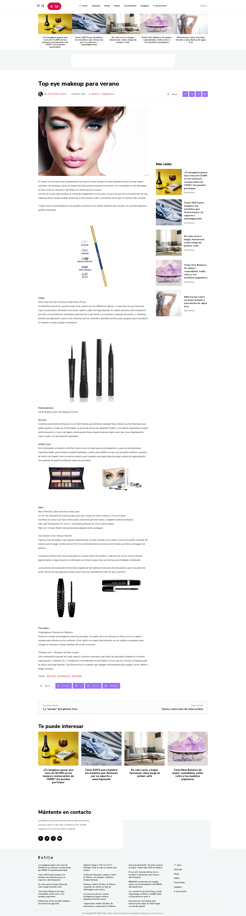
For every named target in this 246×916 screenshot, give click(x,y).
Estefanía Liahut (57, 94)
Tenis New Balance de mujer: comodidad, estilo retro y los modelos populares (157, 40)
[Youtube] (59, 838)
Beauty (96, 94)
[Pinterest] (198, 94)
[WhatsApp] (205, 94)
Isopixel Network (156, 913)
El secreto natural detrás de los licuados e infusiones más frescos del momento (144, 875)
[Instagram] (47, 838)
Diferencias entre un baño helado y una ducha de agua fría (191, 40)
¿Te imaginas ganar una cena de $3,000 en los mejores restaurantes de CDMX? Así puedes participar (55, 42)
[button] (43, 6)
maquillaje (63, 676)
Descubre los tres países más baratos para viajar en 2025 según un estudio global (144, 903)
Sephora (77, 676)
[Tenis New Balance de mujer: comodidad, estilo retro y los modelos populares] (157, 24)
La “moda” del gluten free (60, 709)
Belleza (51, 676)
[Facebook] (185, 94)
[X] (192, 94)
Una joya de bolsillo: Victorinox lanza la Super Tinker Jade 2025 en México (146, 866)
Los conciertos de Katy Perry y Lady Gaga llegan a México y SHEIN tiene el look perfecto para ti (145, 894)
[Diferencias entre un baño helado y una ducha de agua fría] (191, 24)
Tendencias (107, 94)
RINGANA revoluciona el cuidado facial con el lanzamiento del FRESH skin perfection (145, 884)
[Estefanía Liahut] (41, 94)
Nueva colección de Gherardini (182, 709)
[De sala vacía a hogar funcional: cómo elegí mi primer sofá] (123, 24)
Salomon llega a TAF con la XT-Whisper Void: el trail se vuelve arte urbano (100, 868)
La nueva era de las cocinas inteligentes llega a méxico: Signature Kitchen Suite (96, 896)
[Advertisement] (123, 60)
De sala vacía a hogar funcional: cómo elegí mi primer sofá (123, 40)
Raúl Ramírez (189, 192)
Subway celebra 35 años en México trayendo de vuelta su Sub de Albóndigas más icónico (99, 887)
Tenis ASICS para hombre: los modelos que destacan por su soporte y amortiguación (89, 41)
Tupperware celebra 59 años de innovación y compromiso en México (99, 904)
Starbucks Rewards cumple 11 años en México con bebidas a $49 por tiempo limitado (99, 877)
